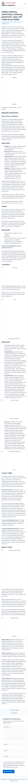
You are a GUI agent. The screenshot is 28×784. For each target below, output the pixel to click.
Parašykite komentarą (7, 22)
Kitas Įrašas (14, 712)
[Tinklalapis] (14, 756)
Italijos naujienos (8, 5)
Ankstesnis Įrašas (14, 710)
